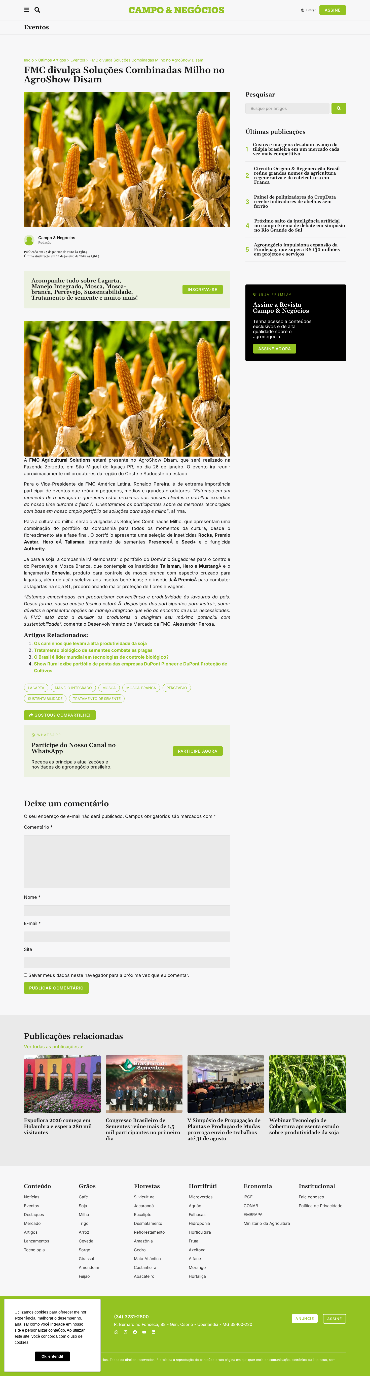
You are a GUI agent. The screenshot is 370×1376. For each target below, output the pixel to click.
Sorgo (84, 1249)
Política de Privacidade (320, 1205)
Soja (83, 1205)
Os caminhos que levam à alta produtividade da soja (90, 643)
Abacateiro (144, 1276)
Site (28, 949)
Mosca (109, 688)
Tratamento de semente (97, 698)
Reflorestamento (149, 1232)
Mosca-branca (141, 688)
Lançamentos (36, 1240)
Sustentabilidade (45, 698)
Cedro (140, 1249)
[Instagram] (126, 1332)
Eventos (36, 27)
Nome (32, 897)
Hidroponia (199, 1223)
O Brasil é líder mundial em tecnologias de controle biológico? (101, 657)
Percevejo (177, 688)
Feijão (84, 1276)
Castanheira (145, 1267)
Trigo (84, 1223)
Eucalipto (143, 1214)
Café (83, 1196)
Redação (45, 242)
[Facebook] (135, 1332)
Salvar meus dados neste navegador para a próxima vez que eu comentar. (108, 975)
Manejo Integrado (73, 688)
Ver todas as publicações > (53, 1046)
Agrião (195, 1205)
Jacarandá (144, 1205)
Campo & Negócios (56, 237)
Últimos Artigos (52, 60)
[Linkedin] (154, 1332)
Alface (195, 1258)
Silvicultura (144, 1196)
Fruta (193, 1240)
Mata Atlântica (147, 1258)
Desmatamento (148, 1223)
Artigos (31, 1232)
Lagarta (36, 688)
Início (29, 60)
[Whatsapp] (116, 1332)
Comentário (38, 827)
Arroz (84, 1232)
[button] (26, 10)
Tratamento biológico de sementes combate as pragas (93, 650)
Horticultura (200, 1232)
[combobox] (287, 108)
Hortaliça (197, 1276)
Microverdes (200, 1196)
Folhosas (197, 1214)
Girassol (86, 1258)
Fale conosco (311, 1196)
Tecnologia (34, 1249)
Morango (197, 1267)
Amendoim (89, 1267)
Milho (84, 1214)
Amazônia (143, 1240)
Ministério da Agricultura (267, 1223)
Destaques (34, 1214)
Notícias (31, 1196)
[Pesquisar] (338, 108)
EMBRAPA (253, 1214)
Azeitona (197, 1249)
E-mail (32, 923)
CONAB (251, 1205)
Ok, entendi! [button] (52, 1356)
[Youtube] (144, 1332)
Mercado (32, 1223)
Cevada (86, 1240)
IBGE (248, 1196)
